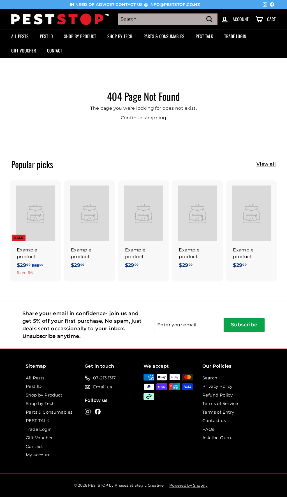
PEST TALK (204, 36)
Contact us (214, 420)
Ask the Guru (216, 437)
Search (209, 378)
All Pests (20, 36)
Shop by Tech (119, 36)
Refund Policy (217, 395)
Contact (54, 50)
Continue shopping (143, 117)
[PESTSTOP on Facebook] (98, 411)
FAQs (208, 429)
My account (38, 454)
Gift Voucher (23, 50)
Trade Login (235, 36)
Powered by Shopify (188, 485)
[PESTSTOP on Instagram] (88, 411)
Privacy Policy (217, 386)
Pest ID (46, 36)
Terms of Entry (218, 412)
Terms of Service (220, 403)
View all (266, 164)
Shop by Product (80, 36)
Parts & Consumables (164, 36)
